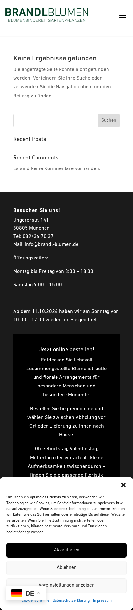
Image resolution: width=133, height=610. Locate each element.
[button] (123, 485)
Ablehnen (67, 567)
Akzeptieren (66, 550)
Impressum (102, 601)
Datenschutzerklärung (71, 601)
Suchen (108, 120)
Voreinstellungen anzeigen (67, 585)
